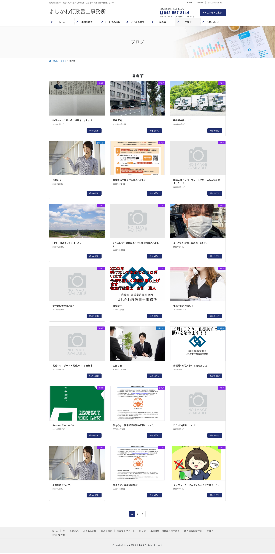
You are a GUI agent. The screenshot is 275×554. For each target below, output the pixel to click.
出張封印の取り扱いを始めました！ (191, 365)
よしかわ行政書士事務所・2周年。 (190, 243)
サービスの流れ (70, 531)
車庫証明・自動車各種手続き (165, 531)
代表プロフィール (126, 531)
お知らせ (57, 180)
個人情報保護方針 (215, 2)
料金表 (200, 2)
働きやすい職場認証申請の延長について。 (134, 425)
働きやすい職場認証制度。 (126, 485)
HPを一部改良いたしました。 (67, 243)
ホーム (55, 531)
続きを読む (94, 130)
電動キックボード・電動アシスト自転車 (73, 365)
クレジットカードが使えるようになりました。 (196, 485)
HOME (189, 2)
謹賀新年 (117, 306)
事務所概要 (106, 531)
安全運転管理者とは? (63, 306)
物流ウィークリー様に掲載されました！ (73, 120)
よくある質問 (89, 531)
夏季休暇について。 (63, 485)
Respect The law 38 (63, 425)
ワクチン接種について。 (185, 425)
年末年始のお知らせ (183, 306)
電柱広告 (117, 120)
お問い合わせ (58, 534)
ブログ (210, 531)
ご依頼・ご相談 (214, 12)
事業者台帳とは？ (182, 120)
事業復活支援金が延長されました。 (131, 180)
